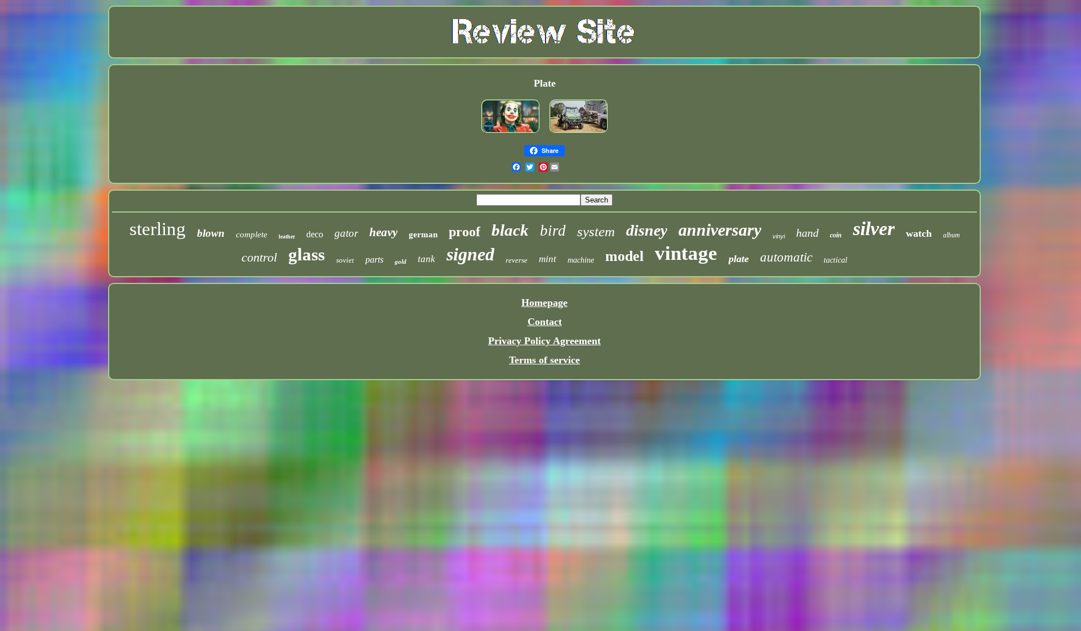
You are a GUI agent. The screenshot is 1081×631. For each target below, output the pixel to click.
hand (807, 233)
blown (211, 233)
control (259, 257)
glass (306, 254)
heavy (383, 232)
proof (464, 231)
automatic (786, 257)
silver (874, 228)
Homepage (544, 302)
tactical (835, 260)
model (624, 256)
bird (553, 230)
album (951, 235)
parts (374, 259)
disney (646, 230)
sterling (157, 229)
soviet (345, 260)
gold (401, 261)
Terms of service (544, 360)
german (423, 234)
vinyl (778, 236)
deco (314, 234)
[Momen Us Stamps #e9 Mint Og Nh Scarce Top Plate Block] (510, 133)
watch (919, 233)
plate (739, 258)
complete (251, 234)
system (596, 231)
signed (470, 254)
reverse (517, 260)
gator (346, 233)
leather (287, 236)
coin (836, 235)
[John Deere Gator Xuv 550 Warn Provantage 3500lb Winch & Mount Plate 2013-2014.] (578, 133)
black (510, 230)
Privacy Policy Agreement (544, 340)
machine (581, 260)
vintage (686, 253)
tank (426, 259)
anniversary (719, 229)
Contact (545, 321)
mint (547, 259)
